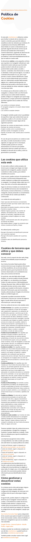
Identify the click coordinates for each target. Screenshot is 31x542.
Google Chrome (5, 524)
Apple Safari (9, 526)
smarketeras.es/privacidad (15, 533)
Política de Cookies (8, 454)
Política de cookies (8, 450)
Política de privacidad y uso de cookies (14, 447)
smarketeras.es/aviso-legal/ (11, 537)
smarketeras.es (12, 37)
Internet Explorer (16, 524)
